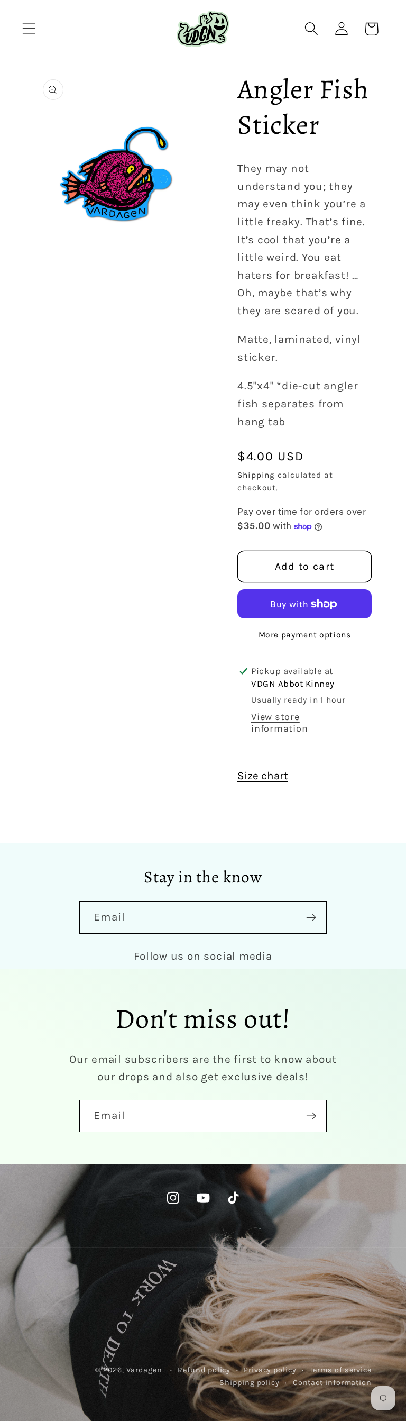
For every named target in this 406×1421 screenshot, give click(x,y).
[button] (29, 29)
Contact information (332, 1382)
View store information (279, 722)
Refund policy (204, 1369)
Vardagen (144, 1369)
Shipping (256, 475)
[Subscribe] (311, 917)
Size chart (262, 775)
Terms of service (340, 1369)
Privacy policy (270, 1369)
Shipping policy (249, 1382)
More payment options (305, 635)
